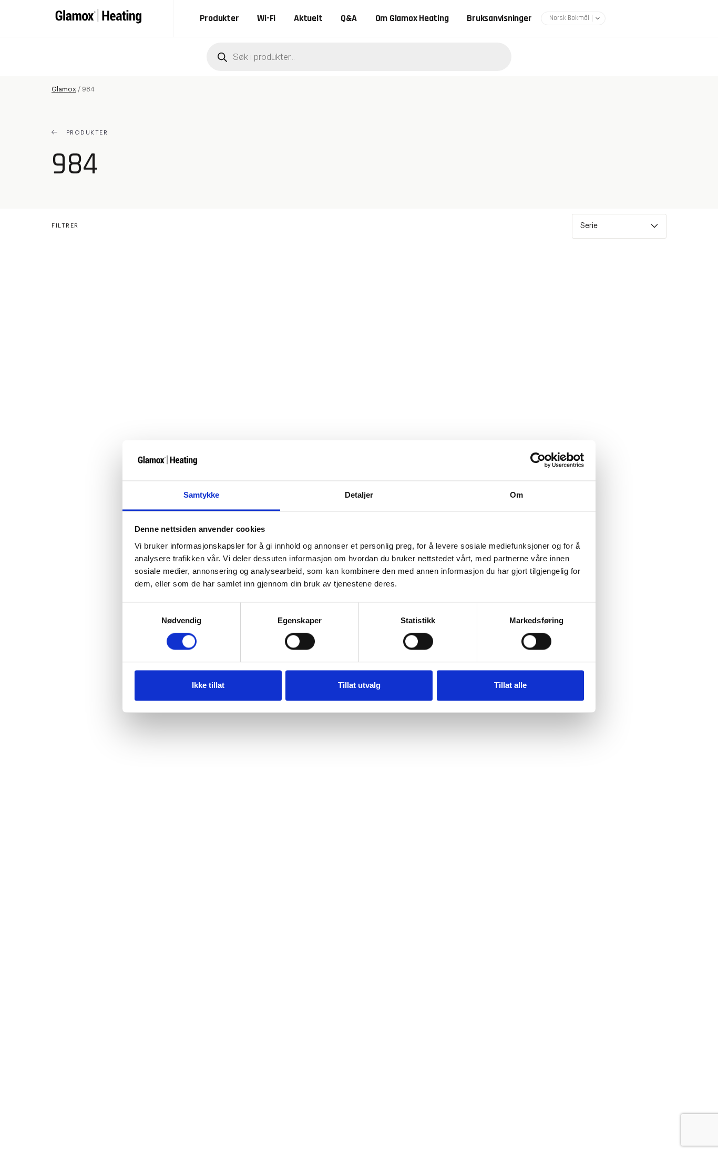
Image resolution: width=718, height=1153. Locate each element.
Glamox (64, 89)
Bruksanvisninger (499, 18)
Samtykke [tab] (201, 494)
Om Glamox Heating (412, 18)
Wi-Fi (266, 18)
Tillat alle (510, 685)
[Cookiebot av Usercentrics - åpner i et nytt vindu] (538, 460)
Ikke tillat (208, 685)
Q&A (348, 18)
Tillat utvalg (359, 685)
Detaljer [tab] (359, 494)
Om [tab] (516, 494)
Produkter (219, 18)
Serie (589, 226)
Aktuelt (308, 18)
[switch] (300, 641)
